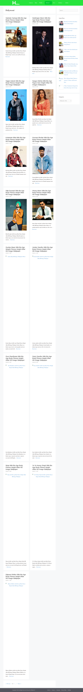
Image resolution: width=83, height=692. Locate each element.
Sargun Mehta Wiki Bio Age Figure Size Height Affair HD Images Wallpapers (42, 83)
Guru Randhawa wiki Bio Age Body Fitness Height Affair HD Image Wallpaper (15, 358)
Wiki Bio (40, 2)
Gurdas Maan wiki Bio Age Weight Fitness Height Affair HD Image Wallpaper (15, 249)
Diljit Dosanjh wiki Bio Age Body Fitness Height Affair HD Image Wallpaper (15, 192)
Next (19, 683)
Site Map (69, 690)
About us (49, 690)
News (54, 2)
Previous (8, 683)
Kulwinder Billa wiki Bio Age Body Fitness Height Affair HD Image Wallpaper (15, 139)
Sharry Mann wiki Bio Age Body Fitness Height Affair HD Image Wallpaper (41, 192)
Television (60, 2)
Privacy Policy (64, 690)
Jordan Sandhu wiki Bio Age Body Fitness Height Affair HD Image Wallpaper (42, 249)
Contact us (31, 2)
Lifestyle (66, 2)
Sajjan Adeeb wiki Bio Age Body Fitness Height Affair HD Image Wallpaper (15, 83)
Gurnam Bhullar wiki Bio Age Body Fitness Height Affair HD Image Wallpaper (42, 139)
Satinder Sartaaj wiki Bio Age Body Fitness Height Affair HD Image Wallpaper (16, 20)
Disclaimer (58, 690)
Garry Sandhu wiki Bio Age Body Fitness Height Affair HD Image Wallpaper (42, 358)
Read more (8, 56)
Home (36, 2)
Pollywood (47, 2)
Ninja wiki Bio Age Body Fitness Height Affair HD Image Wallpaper (14, 467)
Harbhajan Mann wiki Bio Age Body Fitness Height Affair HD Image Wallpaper (41, 20)
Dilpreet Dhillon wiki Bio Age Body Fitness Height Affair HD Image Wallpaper (16, 576)
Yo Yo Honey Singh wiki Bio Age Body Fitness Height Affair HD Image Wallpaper (42, 467)
